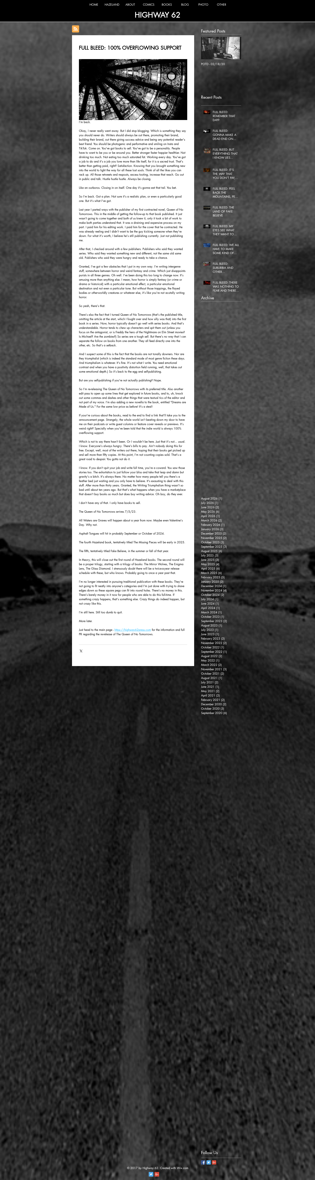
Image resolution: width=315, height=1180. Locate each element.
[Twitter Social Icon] (151, 1174)
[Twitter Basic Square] (209, 1162)
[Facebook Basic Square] (203, 1162)
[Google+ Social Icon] (157, 1174)
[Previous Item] (207, 48)
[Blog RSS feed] (75, 29)
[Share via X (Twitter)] (80, 650)
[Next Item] (235, 48)
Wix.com (182, 1168)
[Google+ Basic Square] (214, 1162)
